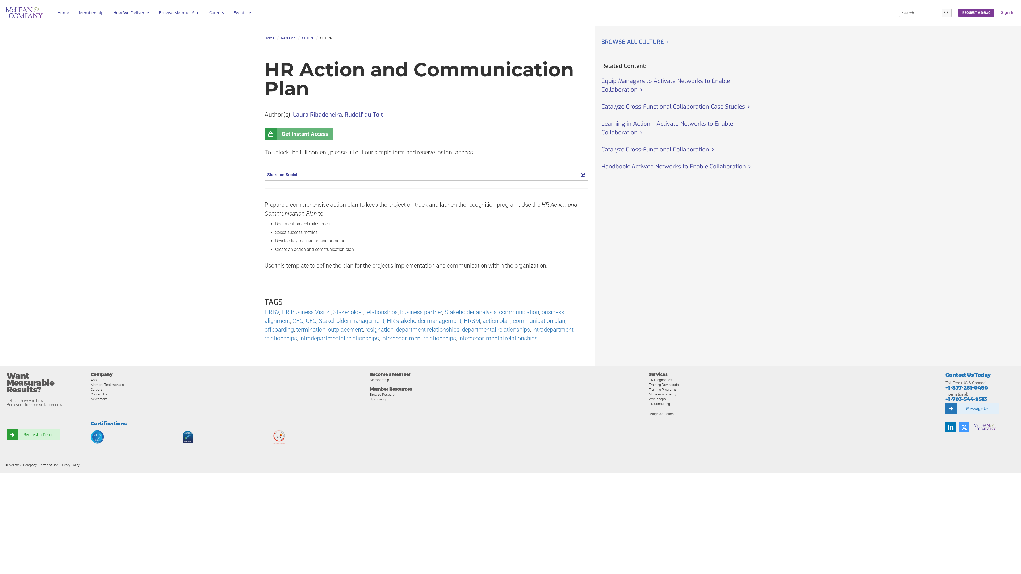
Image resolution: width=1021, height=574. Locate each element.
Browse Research (383, 394)
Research (288, 38)
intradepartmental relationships (339, 338)
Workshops (657, 399)
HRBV (272, 312)
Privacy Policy (70, 465)
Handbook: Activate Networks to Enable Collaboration (673, 166)
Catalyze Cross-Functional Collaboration (655, 149)
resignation (379, 329)
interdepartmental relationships (498, 338)
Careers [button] (216, 12)
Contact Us (99, 394)
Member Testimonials (107, 385)
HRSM (472, 321)
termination (310, 329)
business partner (421, 312)
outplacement (345, 329)
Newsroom (99, 399)
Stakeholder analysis (471, 312)
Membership (91, 12)
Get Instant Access (305, 134)
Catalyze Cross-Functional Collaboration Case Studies (673, 107)
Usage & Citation (661, 414)
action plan (496, 321)
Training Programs (663, 389)
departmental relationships (496, 329)
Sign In (1008, 12)
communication (519, 312)
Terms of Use (48, 465)
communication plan (539, 321)
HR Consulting (659, 404)
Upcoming (378, 399)
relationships (381, 312)
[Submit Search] (947, 13)
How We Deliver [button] (128, 12)
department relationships (427, 329)
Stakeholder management (351, 321)
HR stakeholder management (424, 321)
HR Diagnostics (660, 380)
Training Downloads (664, 385)
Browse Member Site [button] (179, 12)
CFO (311, 321)
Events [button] (239, 12)
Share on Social (282, 174)
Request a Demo (38, 434)
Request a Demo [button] (976, 13)
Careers (96, 389)
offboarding (279, 329)
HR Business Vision (306, 312)
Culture (307, 38)
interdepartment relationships (418, 338)
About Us (97, 380)
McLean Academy (662, 394)
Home (63, 12)
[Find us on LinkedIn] (950, 427)
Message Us (977, 408)
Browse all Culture (632, 42)
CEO (297, 321)
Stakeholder (348, 312)
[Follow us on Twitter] (964, 427)
